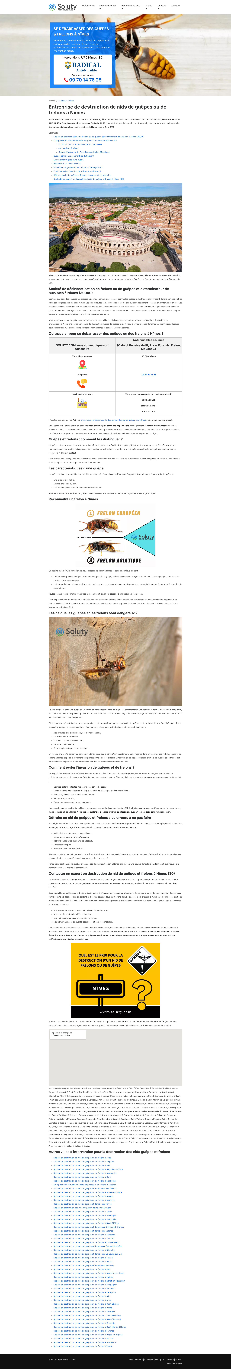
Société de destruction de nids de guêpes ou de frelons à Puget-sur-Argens (88, 1334)
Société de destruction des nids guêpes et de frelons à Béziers (82, 1208)
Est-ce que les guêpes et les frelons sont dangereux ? (78, 167)
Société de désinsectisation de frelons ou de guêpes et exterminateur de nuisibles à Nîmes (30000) (99, 136)
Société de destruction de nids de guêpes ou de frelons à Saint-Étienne (86, 1304)
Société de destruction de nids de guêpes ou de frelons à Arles (82, 1158)
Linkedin (170, 1359)
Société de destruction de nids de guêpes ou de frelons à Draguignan (85, 1284)
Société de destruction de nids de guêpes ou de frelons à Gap (82, 1269)
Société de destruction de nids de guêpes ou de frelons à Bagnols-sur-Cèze (88, 1169)
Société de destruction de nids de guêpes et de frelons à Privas (83, 1204)
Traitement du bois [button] (130, 5)
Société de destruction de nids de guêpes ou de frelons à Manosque (85, 1215)
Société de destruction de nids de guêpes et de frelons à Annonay (84, 1265)
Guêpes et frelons (66, 100)
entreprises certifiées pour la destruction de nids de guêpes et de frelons (114, 420)
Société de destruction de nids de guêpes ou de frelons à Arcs (82, 1300)
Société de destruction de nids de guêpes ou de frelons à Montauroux (85, 1342)
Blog (131, 1359)
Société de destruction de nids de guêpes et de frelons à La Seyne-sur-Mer (88, 1254)
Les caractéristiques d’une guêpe (68, 160)
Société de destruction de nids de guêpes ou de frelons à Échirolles (84, 1311)
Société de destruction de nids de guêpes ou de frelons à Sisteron (84, 1238)
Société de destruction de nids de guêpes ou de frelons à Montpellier (85, 1173)
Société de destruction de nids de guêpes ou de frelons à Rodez (83, 1261)
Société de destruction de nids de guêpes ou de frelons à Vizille (83, 1308)
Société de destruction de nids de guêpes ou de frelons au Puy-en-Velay (87, 1242)
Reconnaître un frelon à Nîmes (67, 163)
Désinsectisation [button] (107, 5)
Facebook (148, 1359)
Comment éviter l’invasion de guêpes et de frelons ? (77, 171)
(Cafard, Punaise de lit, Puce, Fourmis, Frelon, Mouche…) (84, 152)
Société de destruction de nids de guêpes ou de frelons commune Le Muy (87, 1315)
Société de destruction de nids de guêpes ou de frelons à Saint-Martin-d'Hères (90, 1327)
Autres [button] (148, 5)
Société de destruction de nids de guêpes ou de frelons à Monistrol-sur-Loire (89, 1273)
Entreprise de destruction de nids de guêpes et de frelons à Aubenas (85, 1184)
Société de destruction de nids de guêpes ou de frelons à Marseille (84, 1200)
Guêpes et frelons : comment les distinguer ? (74, 156)
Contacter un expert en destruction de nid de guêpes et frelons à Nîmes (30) (89, 179)
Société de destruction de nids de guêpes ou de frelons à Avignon (84, 1161)
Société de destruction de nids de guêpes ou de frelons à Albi (82, 1296)
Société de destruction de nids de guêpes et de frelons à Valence (83, 1231)
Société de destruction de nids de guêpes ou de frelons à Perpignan (85, 1292)
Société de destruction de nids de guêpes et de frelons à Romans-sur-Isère (88, 1246)
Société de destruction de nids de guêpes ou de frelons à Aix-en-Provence (88, 1192)
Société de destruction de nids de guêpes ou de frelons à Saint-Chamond (87, 1319)
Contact (176, 5)
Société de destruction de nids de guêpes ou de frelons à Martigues (85, 1181)
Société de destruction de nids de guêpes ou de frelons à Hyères (83, 1277)
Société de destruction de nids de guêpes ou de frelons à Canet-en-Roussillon (89, 1281)
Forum (178, 1359)
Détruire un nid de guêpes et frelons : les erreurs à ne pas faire (82, 175)
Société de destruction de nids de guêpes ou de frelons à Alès (82, 1165)
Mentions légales (174, 1363)
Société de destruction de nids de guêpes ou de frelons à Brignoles (84, 1250)
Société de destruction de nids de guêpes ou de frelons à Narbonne (84, 1234)
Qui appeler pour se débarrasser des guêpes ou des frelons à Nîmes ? (85, 140)
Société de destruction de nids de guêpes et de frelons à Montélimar (85, 1188)
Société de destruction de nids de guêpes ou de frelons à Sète (82, 1177)
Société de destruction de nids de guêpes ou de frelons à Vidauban (84, 1288)
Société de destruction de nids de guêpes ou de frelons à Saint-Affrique (86, 1223)
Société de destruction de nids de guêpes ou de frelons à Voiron (83, 1346)
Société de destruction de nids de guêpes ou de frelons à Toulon (83, 1258)
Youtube (139, 1359)
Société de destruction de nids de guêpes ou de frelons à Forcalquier (85, 1219)
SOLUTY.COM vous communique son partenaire (80, 144)
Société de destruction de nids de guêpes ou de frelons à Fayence (84, 1331)
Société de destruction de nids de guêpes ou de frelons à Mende (83, 1196)
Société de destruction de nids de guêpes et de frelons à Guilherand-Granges (89, 1227)
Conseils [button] (162, 5)
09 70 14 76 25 (85, 79)
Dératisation (88, 5)
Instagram (159, 1359)
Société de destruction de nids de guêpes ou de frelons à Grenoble (84, 1323)
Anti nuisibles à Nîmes (68, 148)
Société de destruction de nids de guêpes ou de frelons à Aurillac (83, 1338)
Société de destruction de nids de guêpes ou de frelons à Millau (83, 1211)
